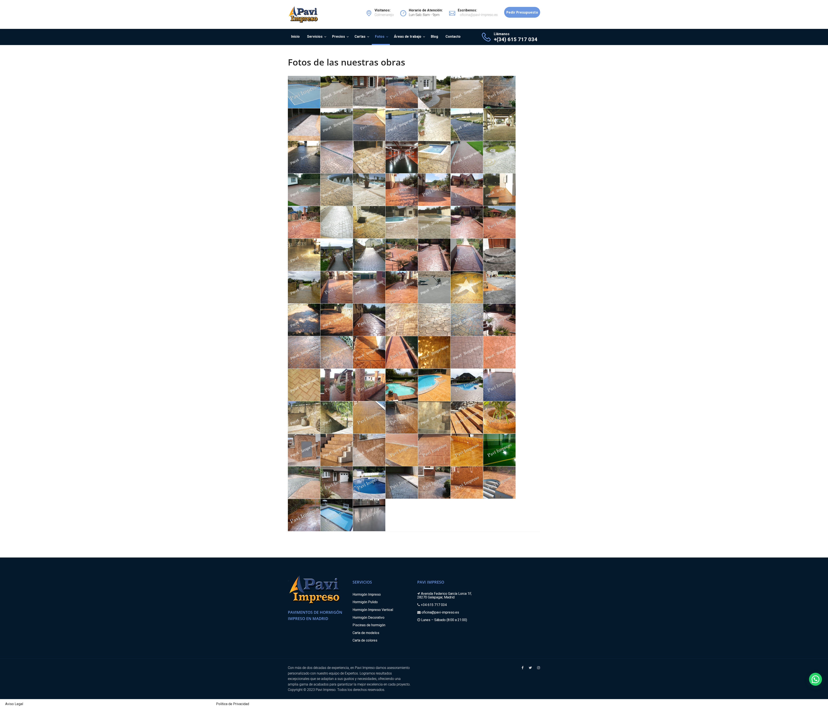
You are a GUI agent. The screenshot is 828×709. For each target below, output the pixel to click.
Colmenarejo (384, 13)
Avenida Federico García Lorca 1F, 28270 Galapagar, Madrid (444, 595)
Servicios (315, 36)
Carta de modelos (366, 633)
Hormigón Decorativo (368, 617)
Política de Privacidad (232, 704)
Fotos (379, 36)
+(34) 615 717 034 (515, 39)
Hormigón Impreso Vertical (373, 610)
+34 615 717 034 (434, 605)
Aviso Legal (14, 704)
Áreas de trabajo (407, 36)
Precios (338, 36)
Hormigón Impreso (367, 594)
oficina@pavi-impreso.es (440, 612)
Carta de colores (365, 640)
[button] (815, 679)
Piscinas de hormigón (369, 625)
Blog (434, 36)
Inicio (295, 36)
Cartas (359, 36)
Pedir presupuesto (522, 12)
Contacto (453, 36)
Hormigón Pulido (365, 602)
